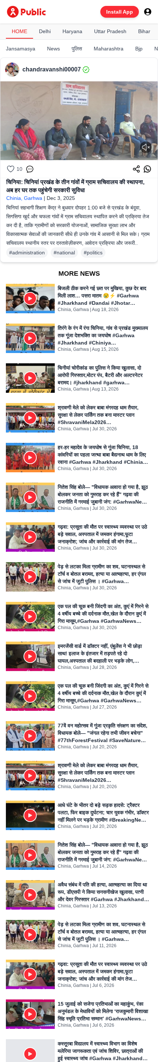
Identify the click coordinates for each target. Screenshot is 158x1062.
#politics (93, 252)
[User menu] (147, 11)
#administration (27, 252)
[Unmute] (146, 147)
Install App (119, 12)
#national (64, 252)
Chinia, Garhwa (24, 198)
